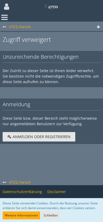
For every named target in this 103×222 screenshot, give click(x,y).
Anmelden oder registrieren (41, 136)
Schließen (51, 215)
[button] (7, 6)
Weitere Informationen (21, 215)
